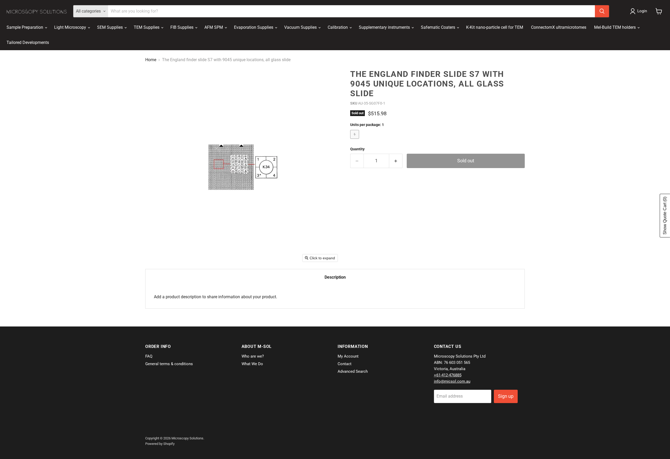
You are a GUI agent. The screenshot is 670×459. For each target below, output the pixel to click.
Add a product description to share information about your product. (215, 296)
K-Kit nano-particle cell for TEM (494, 27)
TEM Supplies (147, 27)
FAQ (148, 356)
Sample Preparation (25, 27)
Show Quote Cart (665, 216)
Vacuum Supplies (301, 27)
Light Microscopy (70, 27)
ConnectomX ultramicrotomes (558, 27)
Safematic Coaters (438, 27)
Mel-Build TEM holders (615, 27)
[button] (639, 11)
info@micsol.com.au (452, 381)
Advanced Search (353, 371)
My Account (348, 356)
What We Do (252, 364)
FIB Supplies (182, 27)
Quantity (357, 149)
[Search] (602, 11)
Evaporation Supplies (254, 27)
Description (335, 277)
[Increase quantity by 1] (396, 161)
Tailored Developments (28, 42)
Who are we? (253, 356)
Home (150, 60)
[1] (355, 139)
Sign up (505, 396)
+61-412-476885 (447, 375)
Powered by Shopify (160, 444)
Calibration (338, 27)
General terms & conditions (169, 364)
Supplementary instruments (385, 27)
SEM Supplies (110, 27)
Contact (344, 364)
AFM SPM (214, 27)
